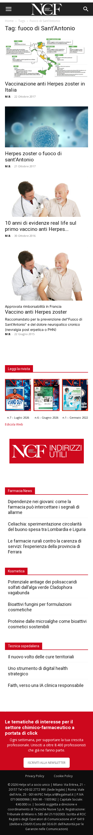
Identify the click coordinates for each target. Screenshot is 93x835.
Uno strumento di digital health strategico (38, 671)
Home (9, 21)
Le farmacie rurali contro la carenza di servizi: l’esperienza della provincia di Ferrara (44, 546)
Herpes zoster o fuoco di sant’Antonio (33, 157)
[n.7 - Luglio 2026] (18, 396)
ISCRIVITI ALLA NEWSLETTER (46, 763)
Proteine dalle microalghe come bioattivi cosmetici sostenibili (47, 624)
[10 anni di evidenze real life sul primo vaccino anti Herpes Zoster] (46, 196)
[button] (8, 9)
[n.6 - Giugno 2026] (46, 396)
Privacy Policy (34, 776)
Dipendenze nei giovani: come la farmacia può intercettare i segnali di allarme (43, 507)
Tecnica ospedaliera (23, 646)
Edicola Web (14, 424)
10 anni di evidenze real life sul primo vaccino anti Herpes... (40, 226)
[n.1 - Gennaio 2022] (75, 396)
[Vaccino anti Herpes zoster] (46, 273)
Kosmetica (16, 571)
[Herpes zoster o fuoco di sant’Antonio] (46, 126)
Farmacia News (20, 491)
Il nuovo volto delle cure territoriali (41, 656)
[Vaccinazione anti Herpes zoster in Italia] (46, 57)
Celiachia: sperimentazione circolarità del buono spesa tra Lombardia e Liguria (47, 526)
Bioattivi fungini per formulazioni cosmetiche (39, 607)
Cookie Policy (63, 776)
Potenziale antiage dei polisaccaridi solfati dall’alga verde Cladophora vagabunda (42, 587)
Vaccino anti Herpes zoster (36, 312)
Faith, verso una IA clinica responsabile (46, 685)
